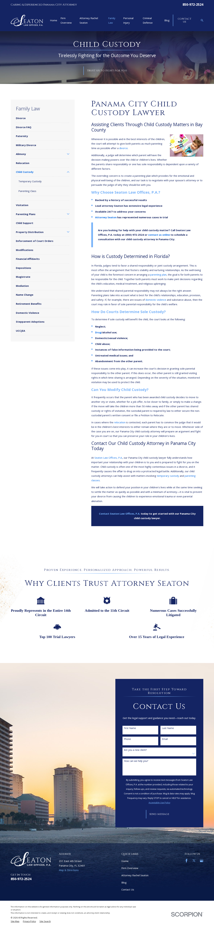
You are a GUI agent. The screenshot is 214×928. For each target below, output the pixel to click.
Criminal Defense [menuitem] (148, 20)
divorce (123, 148)
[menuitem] (43, 118)
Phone (127, 739)
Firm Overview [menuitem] (66, 20)
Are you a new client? (135, 750)
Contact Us (184, 20)
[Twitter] (194, 860)
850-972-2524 (193, 4)
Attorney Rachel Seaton (134, 875)
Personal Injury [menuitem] (128, 20)
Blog (124, 882)
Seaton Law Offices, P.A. (108, 457)
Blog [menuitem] (167, 20)
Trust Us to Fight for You (107, 70)
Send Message (159, 814)
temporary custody (168, 475)
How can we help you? (136, 761)
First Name (130, 728)
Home (125, 861)
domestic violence (155, 299)
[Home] (27, 20)
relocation (119, 422)
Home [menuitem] (53, 20)
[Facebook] (186, 860)
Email (165, 739)
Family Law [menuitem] (111, 20)
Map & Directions (69, 870)
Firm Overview (129, 868)
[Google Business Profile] (201, 860)
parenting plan (158, 274)
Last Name (168, 728)
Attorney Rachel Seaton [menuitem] (89, 20)
